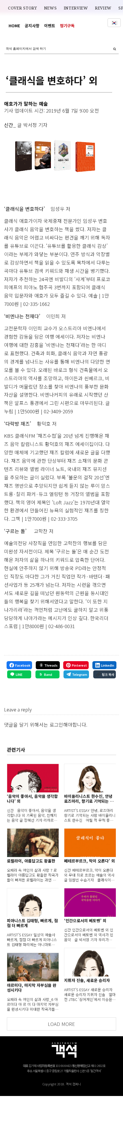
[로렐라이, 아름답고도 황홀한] (33, 842)
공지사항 (32, 25)
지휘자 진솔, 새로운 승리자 (87, 980)
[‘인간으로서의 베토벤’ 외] (90, 902)
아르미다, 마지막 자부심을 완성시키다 (31, 988)
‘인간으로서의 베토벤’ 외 (85, 920)
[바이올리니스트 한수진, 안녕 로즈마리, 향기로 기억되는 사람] (90, 778)
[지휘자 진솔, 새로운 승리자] (90, 962)
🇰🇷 (114, 22)
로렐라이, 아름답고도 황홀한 (31, 860)
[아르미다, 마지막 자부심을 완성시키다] (33, 967)
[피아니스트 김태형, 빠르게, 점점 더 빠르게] (33, 902)
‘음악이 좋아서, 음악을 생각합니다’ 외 (32, 799)
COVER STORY (22, 8)
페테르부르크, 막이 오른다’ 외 (89, 860)
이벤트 (49, 25)
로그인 (56, 724)
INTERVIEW (76, 8)
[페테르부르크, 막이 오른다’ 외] (90, 842)
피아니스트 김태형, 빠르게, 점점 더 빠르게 (32, 923)
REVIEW (103, 8)
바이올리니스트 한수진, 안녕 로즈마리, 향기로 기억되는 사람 (89, 799)
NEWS (50, 8)
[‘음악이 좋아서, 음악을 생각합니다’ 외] (33, 778)
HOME (14, 25)
